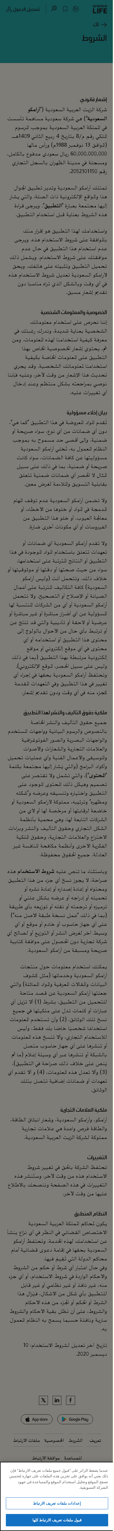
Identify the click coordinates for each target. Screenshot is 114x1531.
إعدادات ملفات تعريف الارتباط (57, 1503)
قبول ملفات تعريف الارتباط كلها (57, 1519)
